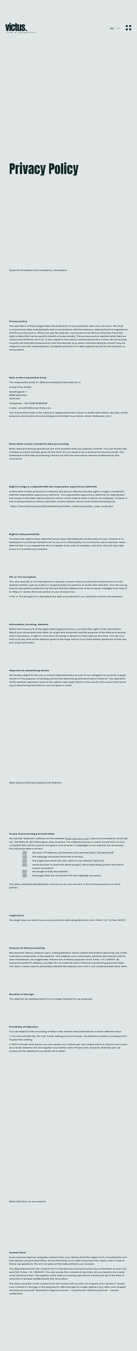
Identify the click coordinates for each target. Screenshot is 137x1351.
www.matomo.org (77, 838)
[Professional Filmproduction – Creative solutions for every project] (20, 28)
